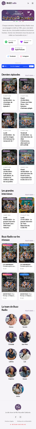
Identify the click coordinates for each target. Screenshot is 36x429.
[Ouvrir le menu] (32, 3)
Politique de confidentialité (24, 421)
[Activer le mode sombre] (28, 3)
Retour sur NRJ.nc (19, 424)
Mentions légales (9, 421)
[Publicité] (18, 66)
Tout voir (29, 75)
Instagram (26, 56)
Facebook (13, 56)
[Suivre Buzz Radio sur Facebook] (15, 417)
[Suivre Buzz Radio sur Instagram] (20, 417)
